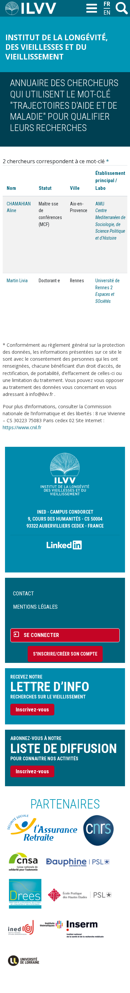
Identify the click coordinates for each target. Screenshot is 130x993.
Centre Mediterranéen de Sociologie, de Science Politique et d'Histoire (110, 224)
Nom (11, 188)
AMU (99, 203)
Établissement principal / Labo (110, 180)
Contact (23, 593)
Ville (75, 188)
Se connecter (41, 635)
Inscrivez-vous (32, 709)
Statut (45, 188)
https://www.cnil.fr (22, 427)
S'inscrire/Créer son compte (65, 654)
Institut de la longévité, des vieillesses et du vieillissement (56, 47)
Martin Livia (17, 280)
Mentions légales (35, 607)
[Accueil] (33, 8)
